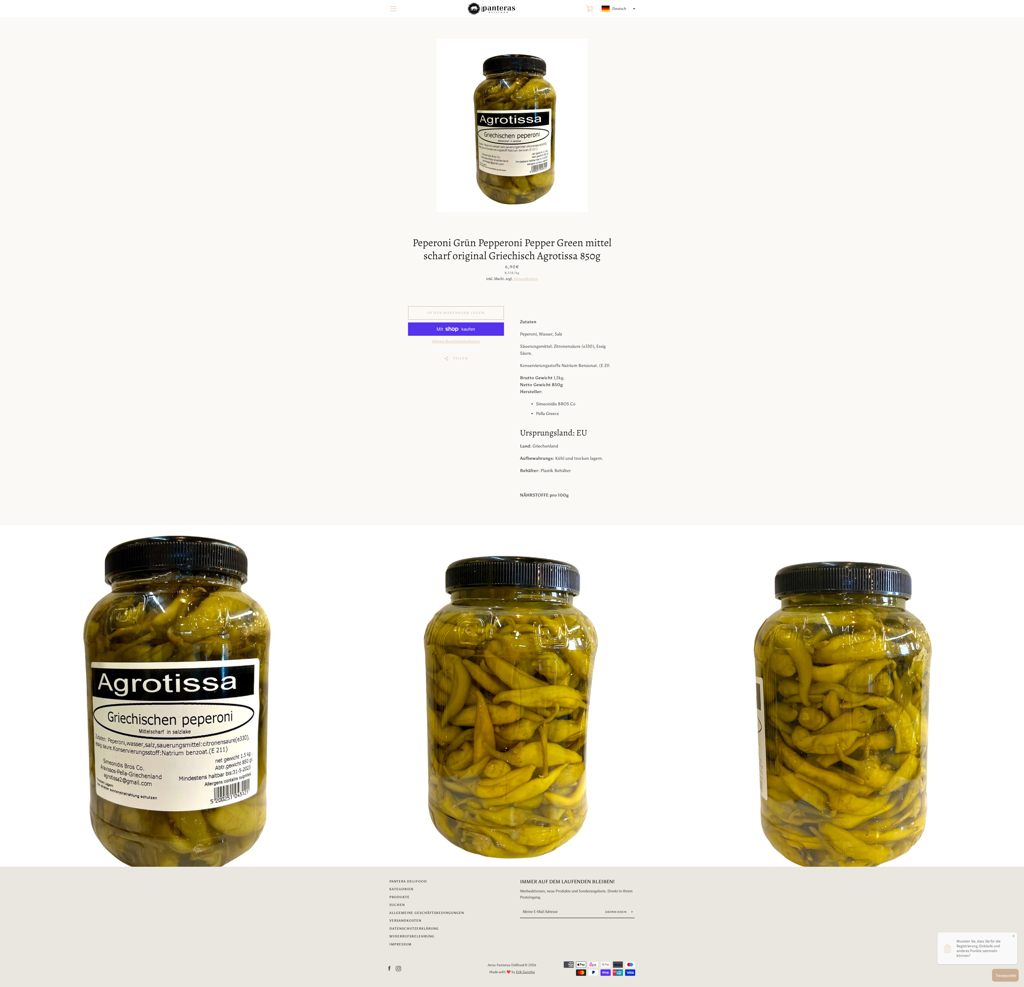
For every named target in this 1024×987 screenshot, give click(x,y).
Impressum (400, 944)
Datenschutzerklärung (414, 928)
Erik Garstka (525, 972)
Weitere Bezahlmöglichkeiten (456, 341)
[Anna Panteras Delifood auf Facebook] (389, 968)
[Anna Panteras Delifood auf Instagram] (398, 968)
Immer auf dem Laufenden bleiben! (567, 882)
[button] (617, 8)
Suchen (397, 905)
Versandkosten (526, 279)
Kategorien (401, 889)
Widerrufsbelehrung (411, 936)
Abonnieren (616, 912)
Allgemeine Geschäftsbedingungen (426, 913)
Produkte (399, 897)
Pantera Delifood (408, 881)
